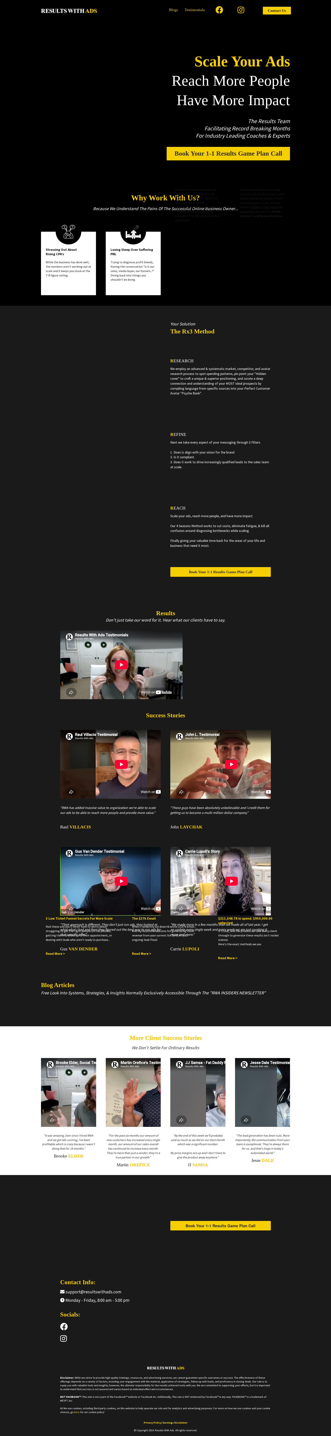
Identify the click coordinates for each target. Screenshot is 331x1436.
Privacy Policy (153, 1422)
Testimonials (195, 10)
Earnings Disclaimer (175, 1422)
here (76, 1412)
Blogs (173, 10)
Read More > (55, 953)
